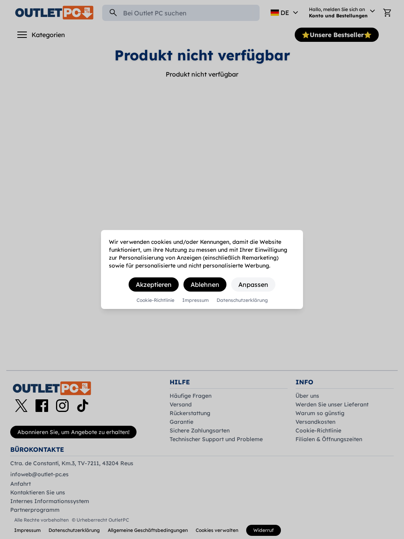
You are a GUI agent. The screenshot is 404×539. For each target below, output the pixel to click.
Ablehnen (205, 284)
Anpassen (253, 284)
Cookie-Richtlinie (155, 300)
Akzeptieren (154, 284)
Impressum (195, 300)
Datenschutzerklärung (242, 300)
